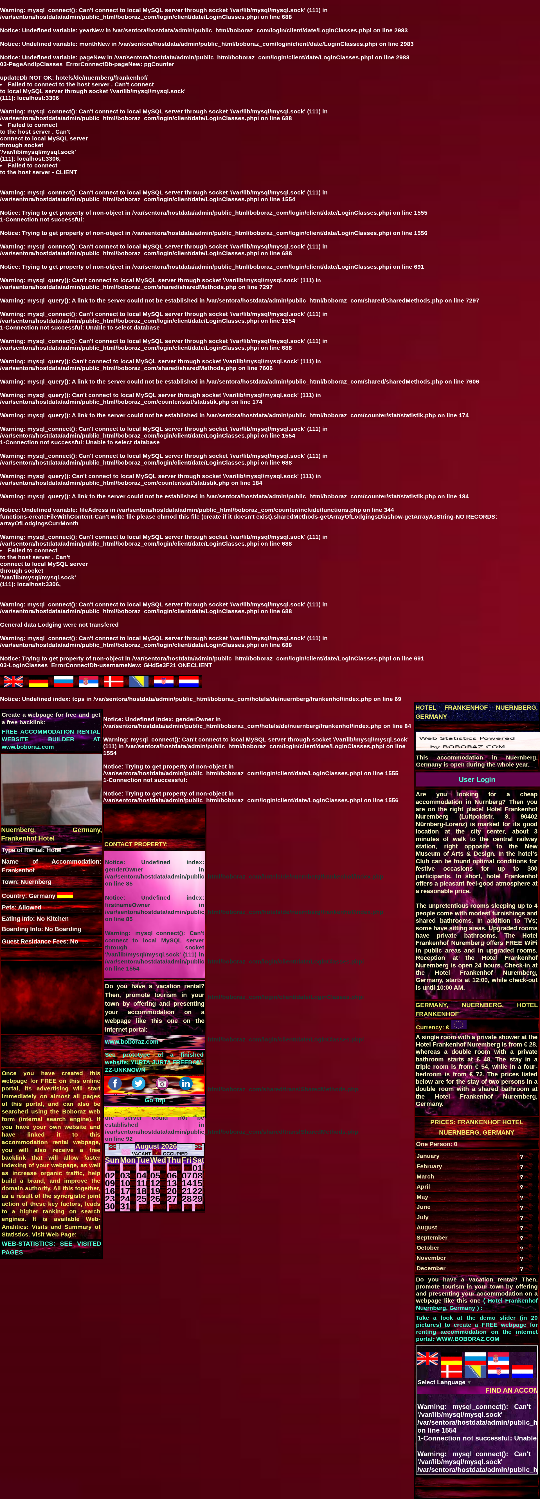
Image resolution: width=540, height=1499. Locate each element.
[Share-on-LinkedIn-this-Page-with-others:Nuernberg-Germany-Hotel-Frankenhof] (186, 1088)
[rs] (88, 685)
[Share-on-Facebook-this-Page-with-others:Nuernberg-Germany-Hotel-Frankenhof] (115, 1088)
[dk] (113, 685)
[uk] (13, 685)
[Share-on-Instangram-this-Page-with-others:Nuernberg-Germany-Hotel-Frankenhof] (163, 1088)
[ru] (63, 685)
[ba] (138, 685)
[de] (38, 685)
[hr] (164, 685)
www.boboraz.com (132, 1041)
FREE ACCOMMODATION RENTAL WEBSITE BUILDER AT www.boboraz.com (51, 739)
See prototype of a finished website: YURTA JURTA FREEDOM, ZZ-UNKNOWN (154, 1062)
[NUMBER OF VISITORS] (478, 748)
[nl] (189, 685)
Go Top (155, 1100)
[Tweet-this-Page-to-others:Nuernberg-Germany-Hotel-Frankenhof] (139, 1088)
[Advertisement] (45, 997)
